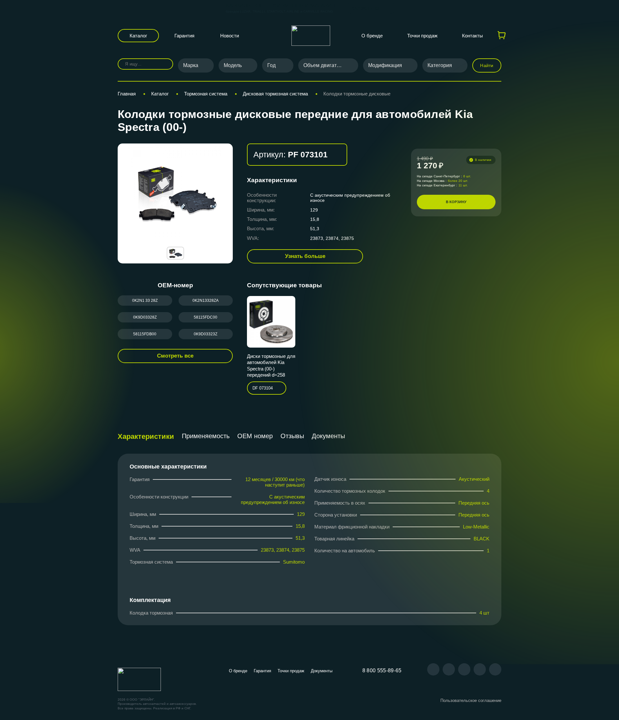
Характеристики (146, 436)
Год (271, 65)
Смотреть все (175, 356)
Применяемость (206, 435)
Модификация (385, 65)
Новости (229, 35)
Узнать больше (305, 256)
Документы (328, 435)
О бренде (372, 35)
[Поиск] (163, 64)
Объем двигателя (324, 65)
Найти (486, 65)
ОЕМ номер (255, 435)
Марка (190, 65)
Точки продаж (422, 35)
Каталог (138, 35)
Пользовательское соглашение (470, 700)
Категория (439, 65)
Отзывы (292, 435)
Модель (233, 65)
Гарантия (184, 35)
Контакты (472, 35)
